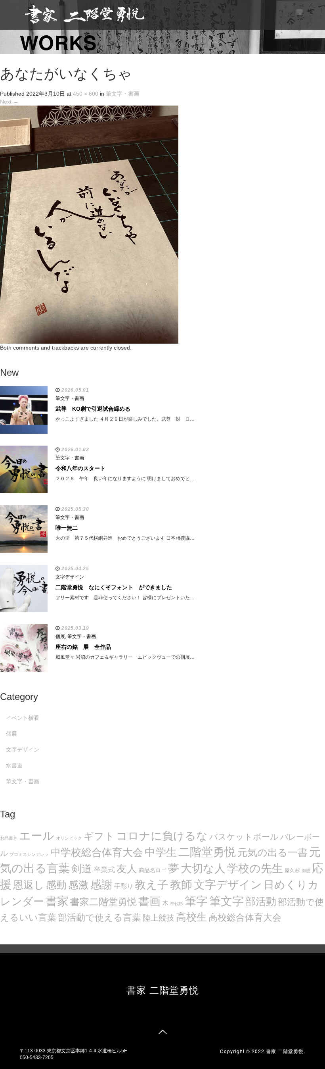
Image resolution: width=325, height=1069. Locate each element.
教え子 (151, 885)
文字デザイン (69, 577)
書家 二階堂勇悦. (285, 1051)
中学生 (161, 852)
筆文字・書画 (122, 93)
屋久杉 (292, 870)
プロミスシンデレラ (29, 854)
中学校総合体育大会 (96, 852)
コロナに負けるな (162, 835)
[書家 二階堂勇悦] (84, 14)
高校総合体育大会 (244, 917)
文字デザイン (228, 884)
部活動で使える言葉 (99, 917)
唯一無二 (66, 528)
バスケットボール (244, 836)
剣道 (81, 869)
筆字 (196, 901)
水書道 (14, 765)
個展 (60, 636)
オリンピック (69, 838)
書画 (149, 901)
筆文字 (226, 900)
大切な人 (203, 868)
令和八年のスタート (80, 468)
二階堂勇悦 (207, 852)
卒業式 (104, 869)
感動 (56, 885)
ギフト (99, 836)
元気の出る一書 (272, 852)
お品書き (8, 838)
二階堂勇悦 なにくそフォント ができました (113, 587)
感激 (78, 885)
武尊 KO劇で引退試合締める (92, 409)
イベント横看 (22, 718)
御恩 (306, 870)
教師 (181, 885)
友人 (127, 869)
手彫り (123, 886)
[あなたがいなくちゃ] (89, 224)
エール (36, 835)
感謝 (101, 884)
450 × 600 (85, 93)
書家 (57, 901)
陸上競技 (158, 917)
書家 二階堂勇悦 (162, 989)
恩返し (28, 885)
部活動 (260, 901)
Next (9, 101)
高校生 (191, 917)
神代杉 (176, 903)
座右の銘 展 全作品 (83, 647)
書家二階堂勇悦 (103, 901)
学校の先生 (255, 868)
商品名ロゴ (152, 870)
